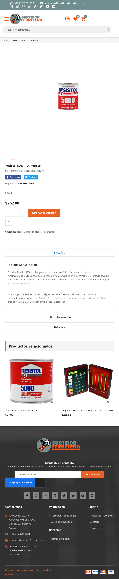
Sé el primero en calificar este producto (25, 170)
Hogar (38, 231)
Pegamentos (49, 231)
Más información (59, 317)
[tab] (59, 252)
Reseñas (59, 326)
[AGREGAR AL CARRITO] (52, 402)
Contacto (94, 521)
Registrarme (96, 527)
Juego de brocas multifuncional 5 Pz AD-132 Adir (87, 410)
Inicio (5, 40)
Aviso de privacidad (61, 521)
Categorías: (11, 231)
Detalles (59, 252)
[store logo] (26, 19)
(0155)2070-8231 (25, 3)
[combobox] (55, 29)
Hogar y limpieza (25, 231)
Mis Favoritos (78, 17)
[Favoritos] (8, 222)
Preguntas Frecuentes (102, 515)
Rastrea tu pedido (61, 538)
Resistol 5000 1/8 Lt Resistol (21, 410)
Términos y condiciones (63, 515)
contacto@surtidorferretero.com (65, 3)
